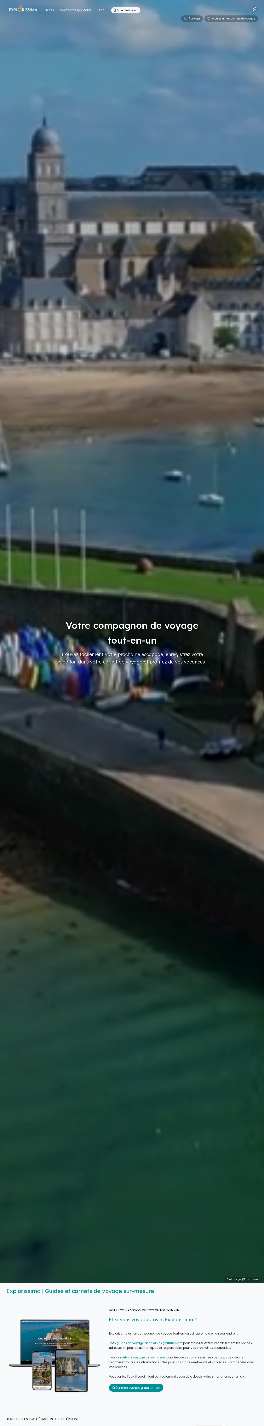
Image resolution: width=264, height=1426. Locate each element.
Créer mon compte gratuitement (136, 1388)
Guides (49, 10)
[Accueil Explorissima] (23, 10)
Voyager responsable (76, 10)
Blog (101, 10)
